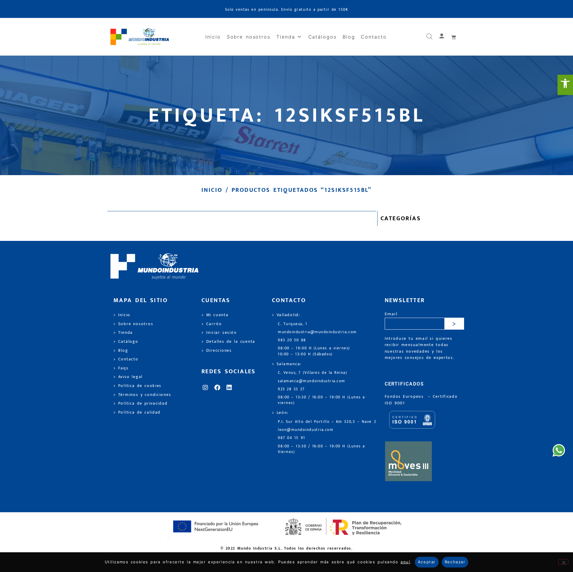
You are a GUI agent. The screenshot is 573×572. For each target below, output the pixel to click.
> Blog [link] (120, 350)
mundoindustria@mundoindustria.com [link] (317, 332)
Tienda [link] (285, 37)
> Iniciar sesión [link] (218, 332)
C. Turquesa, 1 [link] (292, 324)
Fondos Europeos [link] (405, 396)
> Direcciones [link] (216, 350)
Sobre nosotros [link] (248, 37)
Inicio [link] (213, 37)
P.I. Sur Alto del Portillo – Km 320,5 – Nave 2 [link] (327, 422)
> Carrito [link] (211, 324)
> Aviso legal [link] (128, 376)
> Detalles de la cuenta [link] (228, 341)
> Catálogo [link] (125, 341)
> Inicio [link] (121, 315)
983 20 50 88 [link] (292, 340)
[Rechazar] (563, 562)
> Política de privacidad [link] (140, 403)
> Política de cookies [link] (137, 385)
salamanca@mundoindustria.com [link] (311, 381)
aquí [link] (405, 561)
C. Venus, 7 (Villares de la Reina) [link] (312, 373)
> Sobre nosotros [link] (133, 324)
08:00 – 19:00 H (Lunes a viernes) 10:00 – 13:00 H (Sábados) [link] (314, 351)
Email (391, 314)
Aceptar (427, 561)
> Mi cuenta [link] (215, 315)
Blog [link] (349, 37)
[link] (565, 85)
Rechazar (455, 561)
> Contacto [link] (125, 359)
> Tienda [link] (123, 332)
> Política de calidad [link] (137, 412)
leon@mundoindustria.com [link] (305, 430)
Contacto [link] (373, 37)
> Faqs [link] (121, 368)
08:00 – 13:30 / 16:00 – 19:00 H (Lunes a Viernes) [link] (321, 449)
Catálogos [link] (322, 37)
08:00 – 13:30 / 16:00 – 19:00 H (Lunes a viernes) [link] (321, 400)
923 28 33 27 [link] (291, 389)
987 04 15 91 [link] (291, 438)
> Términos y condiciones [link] (142, 394)
